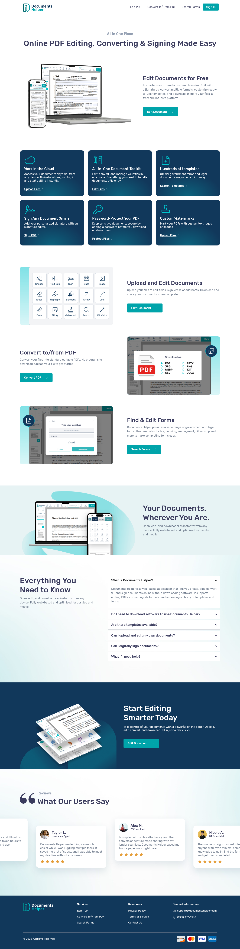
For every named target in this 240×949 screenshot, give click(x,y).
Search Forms (191, 7)
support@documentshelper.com (197, 910)
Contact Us (135, 922)
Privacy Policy (137, 910)
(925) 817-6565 (186, 917)
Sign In (211, 7)
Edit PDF (135, 7)
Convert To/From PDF (161, 7)
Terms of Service (138, 916)
